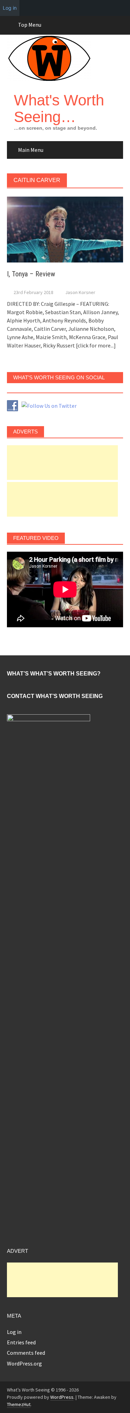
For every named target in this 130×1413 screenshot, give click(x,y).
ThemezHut (19, 1404)
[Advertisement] (62, 462)
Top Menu (29, 24)
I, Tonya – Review (31, 274)
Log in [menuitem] (10, 8)
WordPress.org (24, 1363)
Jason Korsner (80, 292)
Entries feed (21, 1342)
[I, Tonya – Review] (65, 228)
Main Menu (30, 149)
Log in (14, 1331)
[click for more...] (96, 345)
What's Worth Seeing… (59, 108)
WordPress (61, 1397)
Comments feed (26, 1352)
